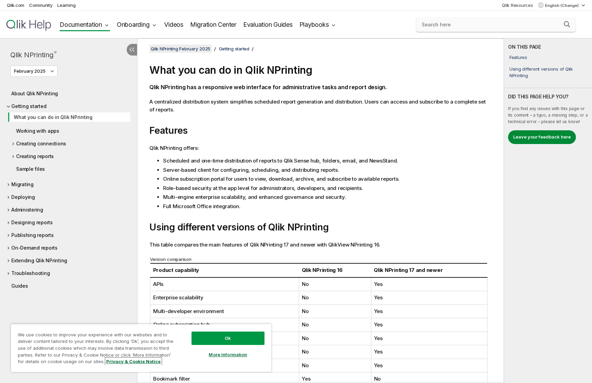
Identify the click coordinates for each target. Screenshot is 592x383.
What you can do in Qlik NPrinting (53, 117)
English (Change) (562, 5)
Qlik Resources (517, 5)
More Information (228, 354)
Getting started (28, 106)
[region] (141, 348)
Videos (173, 24)
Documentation (81, 24)
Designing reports (32, 222)
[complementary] (548, 210)
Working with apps (37, 131)
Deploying (23, 197)
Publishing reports (32, 235)
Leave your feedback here (542, 137)
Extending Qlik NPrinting (39, 260)
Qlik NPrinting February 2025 (180, 48)
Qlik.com (15, 5)
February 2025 (30, 71)
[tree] (68, 188)
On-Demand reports (34, 248)
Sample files (30, 169)
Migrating (22, 184)
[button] (567, 24)
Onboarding (133, 24)
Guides (19, 286)
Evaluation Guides (268, 24)
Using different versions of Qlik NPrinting (541, 72)
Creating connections (41, 143)
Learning (66, 5)
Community (41, 5)
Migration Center (213, 24)
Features (518, 57)
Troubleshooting (30, 273)
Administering (27, 210)
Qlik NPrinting (33, 54)
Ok (228, 338)
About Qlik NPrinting (34, 93)
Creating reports (35, 156)
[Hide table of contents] (132, 50)
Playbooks (314, 24)
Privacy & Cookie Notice (133, 361)
